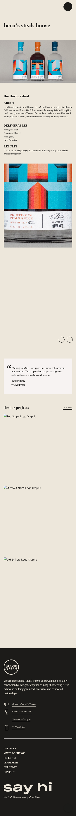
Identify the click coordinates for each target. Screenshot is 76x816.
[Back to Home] (68, 808)
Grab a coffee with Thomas (24, 704)
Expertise (10, 758)
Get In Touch (67, 408)
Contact (9, 772)
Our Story (10, 767)
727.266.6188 (18, 727)
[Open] (67, 6)
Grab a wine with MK (22, 711)
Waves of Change (14, 753)
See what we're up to (21, 719)
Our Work (10, 748)
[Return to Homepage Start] (11, 667)
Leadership (11, 762)
